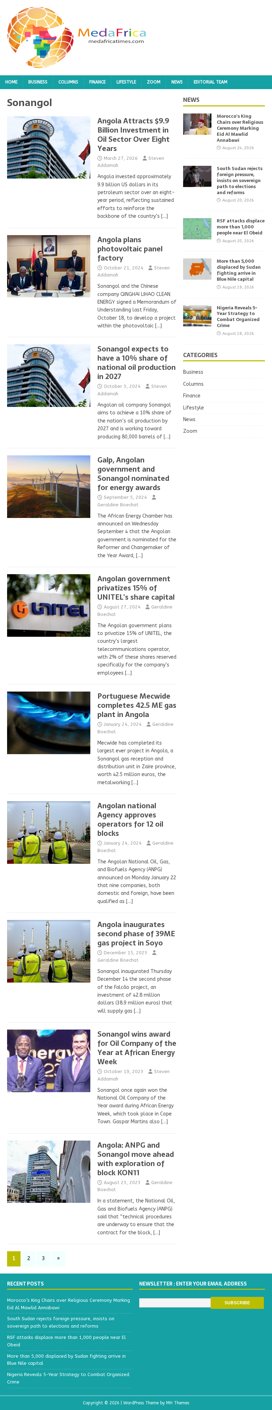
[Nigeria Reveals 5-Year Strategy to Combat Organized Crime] (197, 322)
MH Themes (177, 1402)
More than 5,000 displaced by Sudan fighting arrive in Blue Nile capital (239, 270)
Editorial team (210, 82)
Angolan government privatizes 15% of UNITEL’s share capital (136, 588)
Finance (97, 82)
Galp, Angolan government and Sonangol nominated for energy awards (133, 473)
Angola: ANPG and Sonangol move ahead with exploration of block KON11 (135, 1159)
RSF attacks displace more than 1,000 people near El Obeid (241, 227)
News (177, 82)
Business (37, 82)
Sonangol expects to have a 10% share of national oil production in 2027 (136, 362)
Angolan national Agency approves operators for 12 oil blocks (130, 819)
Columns (68, 82)
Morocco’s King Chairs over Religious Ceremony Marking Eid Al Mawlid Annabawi (240, 128)
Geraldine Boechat (117, 504)
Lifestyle (126, 82)
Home (11, 82)
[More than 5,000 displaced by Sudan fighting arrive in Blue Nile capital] (197, 276)
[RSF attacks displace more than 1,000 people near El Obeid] (197, 235)
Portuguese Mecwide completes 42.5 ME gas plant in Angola (136, 705)
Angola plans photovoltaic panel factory (130, 249)
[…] (164, 216)
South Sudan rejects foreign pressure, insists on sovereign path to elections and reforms (239, 180)
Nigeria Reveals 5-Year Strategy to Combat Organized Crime (238, 317)
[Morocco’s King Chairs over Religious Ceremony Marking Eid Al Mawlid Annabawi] (197, 131)
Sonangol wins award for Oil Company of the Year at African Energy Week (136, 1048)
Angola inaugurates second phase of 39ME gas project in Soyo (136, 934)
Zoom (153, 82)
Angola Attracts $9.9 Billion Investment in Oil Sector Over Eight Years (133, 134)
